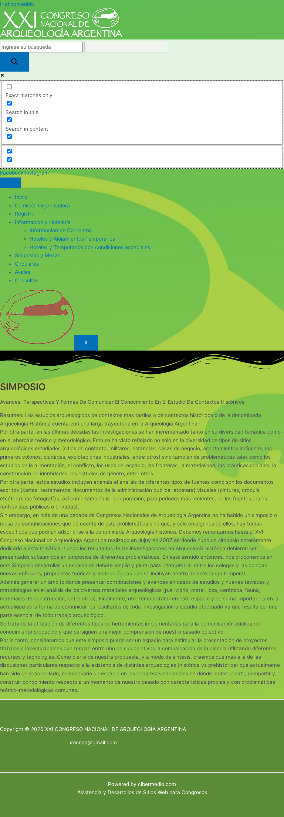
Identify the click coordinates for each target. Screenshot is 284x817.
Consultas (26, 280)
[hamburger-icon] (10, 182)
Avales (22, 272)
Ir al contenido (17, 4)
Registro (24, 214)
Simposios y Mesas (37, 255)
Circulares (27, 264)
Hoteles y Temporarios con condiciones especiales (90, 247)
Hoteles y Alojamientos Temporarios (72, 239)
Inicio (21, 197)
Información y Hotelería (43, 222)
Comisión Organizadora (42, 205)
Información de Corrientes (61, 230)
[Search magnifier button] (14, 62)
